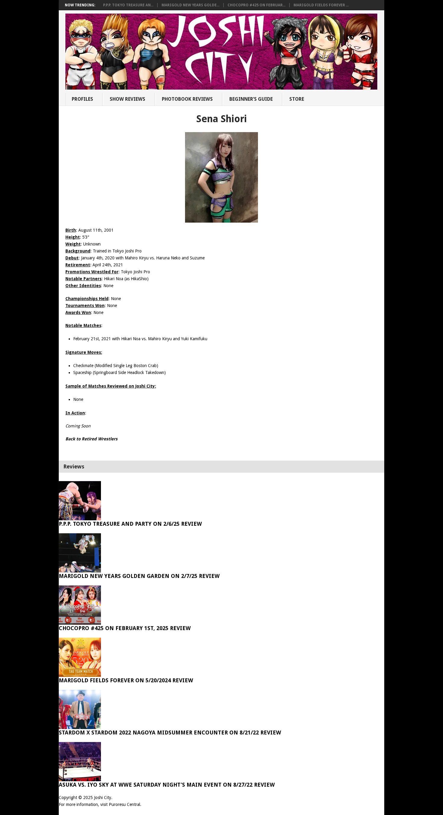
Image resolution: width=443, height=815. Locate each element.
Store (296, 99)
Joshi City (102, 797)
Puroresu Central (124, 804)
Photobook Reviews (187, 99)
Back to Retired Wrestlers (91, 438)
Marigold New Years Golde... (190, 5)
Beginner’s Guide (251, 99)
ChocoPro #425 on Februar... (256, 5)
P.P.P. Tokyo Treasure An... (128, 5)
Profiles (82, 99)
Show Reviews (127, 99)
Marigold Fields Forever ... (321, 5)
